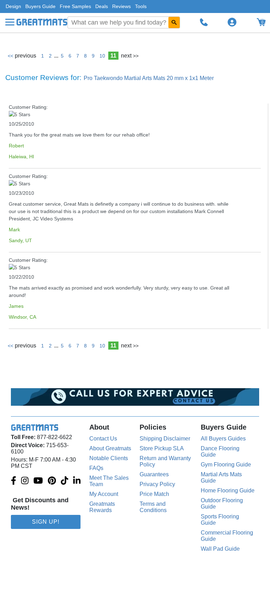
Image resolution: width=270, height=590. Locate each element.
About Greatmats (110, 448)
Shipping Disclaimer (165, 439)
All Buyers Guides (223, 439)
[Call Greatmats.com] (204, 22)
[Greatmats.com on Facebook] (13, 481)
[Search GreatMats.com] (174, 22)
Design (13, 6)
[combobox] (124, 22)
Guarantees (154, 474)
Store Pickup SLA (162, 448)
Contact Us (103, 439)
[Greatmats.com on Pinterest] (52, 481)
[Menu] (10, 22)
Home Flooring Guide (228, 490)
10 (102, 56)
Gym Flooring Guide (226, 465)
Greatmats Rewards (102, 507)
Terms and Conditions (153, 507)
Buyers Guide (40, 6)
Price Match (154, 494)
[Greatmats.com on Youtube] (38, 481)
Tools (141, 6)
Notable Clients (108, 458)
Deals (101, 6)
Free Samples (75, 6)
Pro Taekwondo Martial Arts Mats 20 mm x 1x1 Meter (149, 78)
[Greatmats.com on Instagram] (24, 481)
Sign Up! (45, 522)
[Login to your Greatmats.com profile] (232, 22)
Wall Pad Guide (220, 549)
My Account (103, 494)
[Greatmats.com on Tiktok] (64, 481)
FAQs (96, 468)
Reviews (121, 6)
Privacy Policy (157, 484)
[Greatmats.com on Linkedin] (77, 481)
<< (22, 56)
